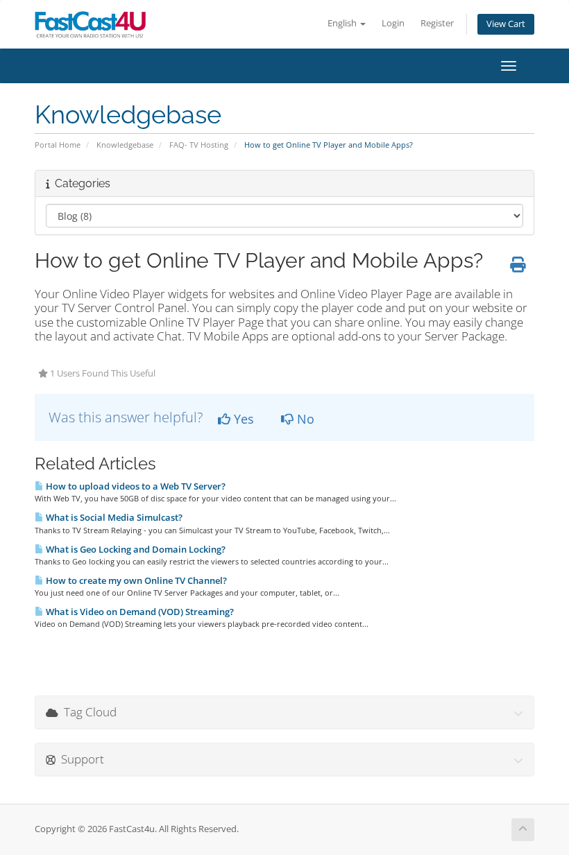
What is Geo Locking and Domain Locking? (135, 549)
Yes (242, 419)
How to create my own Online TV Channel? (135, 580)
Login (393, 23)
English (343, 23)
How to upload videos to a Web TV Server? (135, 486)
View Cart (505, 24)
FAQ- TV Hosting (198, 144)
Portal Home (57, 144)
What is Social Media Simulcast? (113, 517)
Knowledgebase (124, 144)
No (304, 419)
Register (437, 23)
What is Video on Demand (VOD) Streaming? (139, 611)
